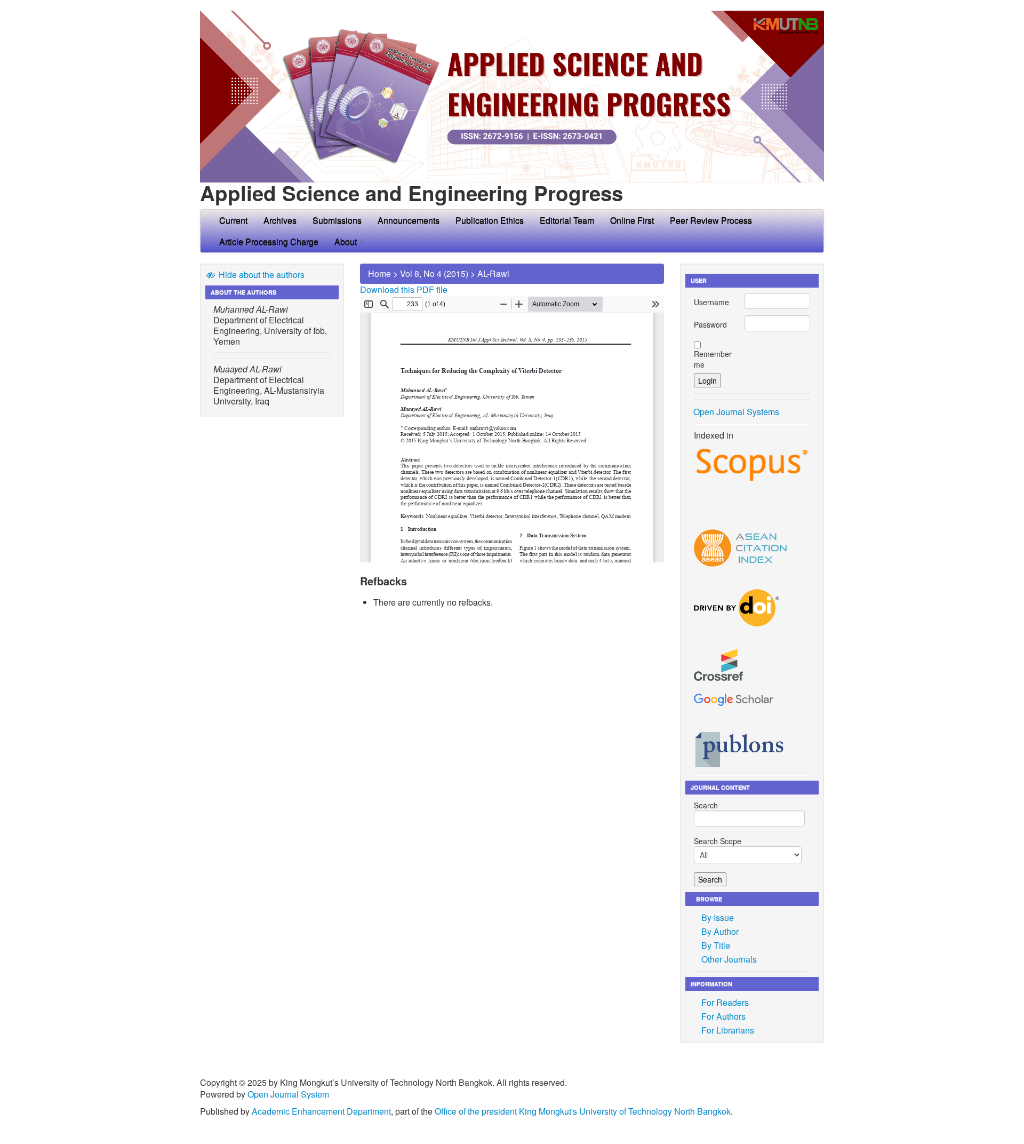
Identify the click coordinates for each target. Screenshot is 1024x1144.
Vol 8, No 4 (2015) (434, 273)
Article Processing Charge (268, 241)
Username (711, 302)
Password (710, 324)
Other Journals (729, 959)
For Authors (723, 1016)
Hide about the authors (261, 274)
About (346, 241)
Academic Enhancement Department (321, 1111)
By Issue (717, 917)
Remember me (713, 359)
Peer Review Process (711, 220)
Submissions (337, 220)
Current (233, 220)
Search (706, 805)
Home (379, 273)
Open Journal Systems (736, 412)
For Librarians (727, 1030)
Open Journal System (288, 1094)
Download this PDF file (403, 289)
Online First (632, 220)
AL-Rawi (493, 273)
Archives (280, 220)
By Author (720, 931)
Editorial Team (567, 220)
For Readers (725, 1002)
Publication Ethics (489, 220)
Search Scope (717, 841)
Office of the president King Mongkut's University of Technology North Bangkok (583, 1111)
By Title (715, 945)
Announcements (408, 220)
